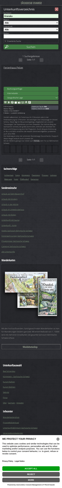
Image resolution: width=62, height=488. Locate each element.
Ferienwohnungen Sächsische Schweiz (17, 236)
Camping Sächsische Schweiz (13, 246)
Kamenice (34, 179)
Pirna (5, 397)
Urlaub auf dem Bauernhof (12, 193)
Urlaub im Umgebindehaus (12, 209)
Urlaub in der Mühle (9, 204)
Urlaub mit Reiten (8, 214)
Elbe (4, 402)
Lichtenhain (8, 175)
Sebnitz (6, 392)
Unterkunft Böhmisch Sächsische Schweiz (20, 428)
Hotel (16, 179)
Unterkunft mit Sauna (10, 220)
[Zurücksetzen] (56, 9)
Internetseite (12, 93)
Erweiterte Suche (14, 41)
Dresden (20, 402)
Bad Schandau (9, 371)
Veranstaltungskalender (13, 433)
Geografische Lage (15, 97)
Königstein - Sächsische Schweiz (16, 376)
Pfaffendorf (24, 179)
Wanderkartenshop (29, 346)
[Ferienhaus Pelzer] (31, 78)
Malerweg (8, 179)
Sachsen (11, 402)
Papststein (36, 175)
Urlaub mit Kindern (9, 199)
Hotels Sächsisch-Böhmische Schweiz (16, 230)
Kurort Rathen (9, 381)
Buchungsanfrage (14, 89)
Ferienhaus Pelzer (13, 67)
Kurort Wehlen (9, 387)
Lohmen (53, 175)
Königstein (26, 175)
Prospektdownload (11, 422)
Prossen (45, 175)
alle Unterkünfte (8, 251)
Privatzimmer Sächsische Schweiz (15, 241)
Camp (17, 175)
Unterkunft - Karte (8, 225)
